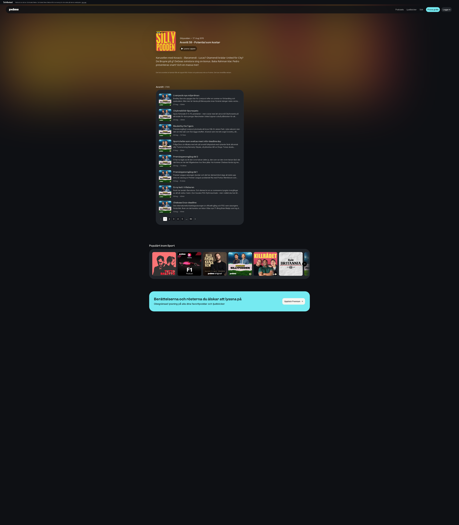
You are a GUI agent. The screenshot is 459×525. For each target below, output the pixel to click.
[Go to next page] (195, 219)
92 (191, 219)
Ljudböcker (412, 9)
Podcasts (399, 9)
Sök (421, 9)
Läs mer (84, 2)
